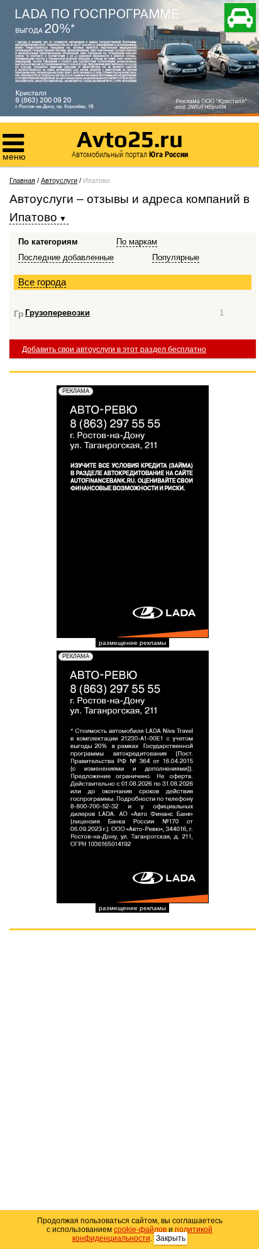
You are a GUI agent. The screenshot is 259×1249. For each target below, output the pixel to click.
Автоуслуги (59, 180)
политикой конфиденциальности (142, 1234)
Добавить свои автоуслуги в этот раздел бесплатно (114, 349)
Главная (22, 180)
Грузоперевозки (57, 312)
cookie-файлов (140, 1229)
